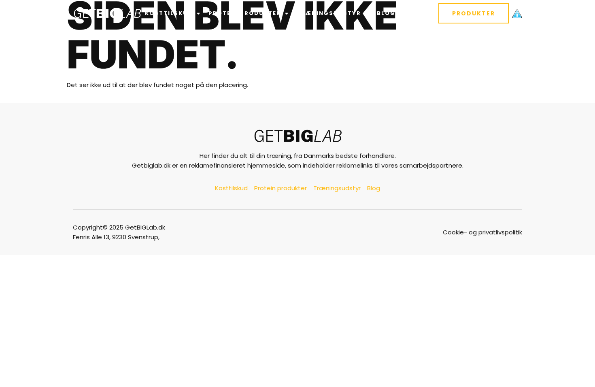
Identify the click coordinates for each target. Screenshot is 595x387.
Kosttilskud (169, 13)
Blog (386, 13)
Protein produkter (244, 13)
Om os (414, 13)
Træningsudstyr (329, 13)
